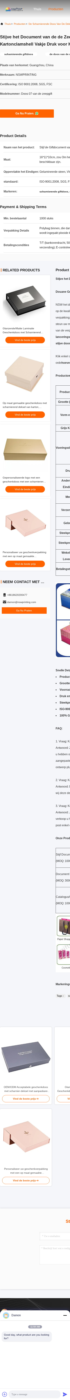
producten (19, 23)
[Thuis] (14, 9)
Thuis (37, 9)
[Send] (65, 1394)
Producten (55, 9)
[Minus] (65, 1315)
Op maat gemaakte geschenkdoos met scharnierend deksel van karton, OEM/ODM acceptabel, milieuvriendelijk (25, 407)
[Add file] (4, 1394)
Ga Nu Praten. (24, 113)
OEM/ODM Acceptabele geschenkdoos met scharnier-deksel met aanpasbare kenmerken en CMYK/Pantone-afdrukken (26, 1089)
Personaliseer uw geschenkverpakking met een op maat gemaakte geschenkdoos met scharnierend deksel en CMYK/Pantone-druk (25, 1171)
